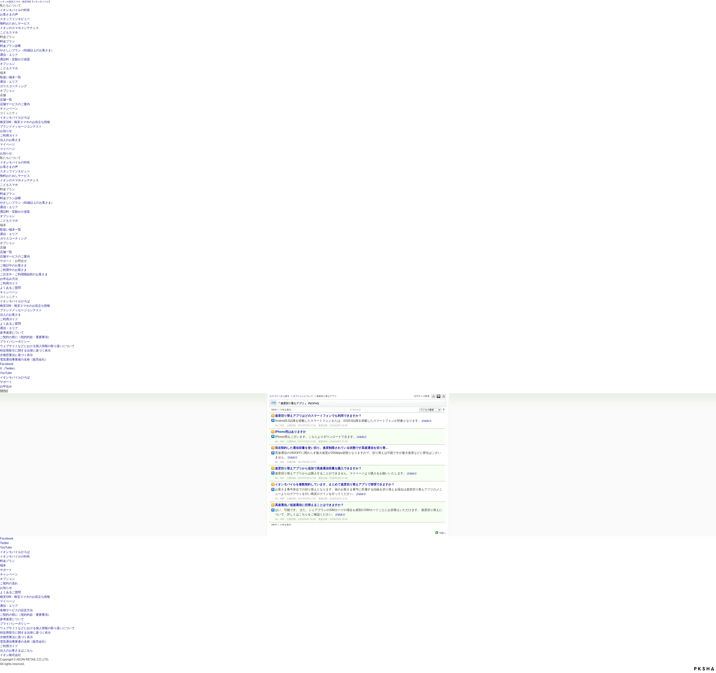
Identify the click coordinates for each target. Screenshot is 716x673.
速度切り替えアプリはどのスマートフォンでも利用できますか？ (318, 415)
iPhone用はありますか (290, 431)
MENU (3, 391)
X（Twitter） (8, 368)
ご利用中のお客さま (13, 269)
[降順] (444, 410)
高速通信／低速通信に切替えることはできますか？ (309, 504)
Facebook (6, 364)
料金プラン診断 (10, 45)
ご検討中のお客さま (13, 265)
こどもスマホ (9, 32)
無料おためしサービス (15, 23)
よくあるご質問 (10, 287)
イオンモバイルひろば (15, 117)
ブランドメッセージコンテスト (21, 126)
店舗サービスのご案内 (15, 104)
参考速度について (12, 332)
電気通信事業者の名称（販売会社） (24, 359)
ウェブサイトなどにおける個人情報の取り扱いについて (37, 346)
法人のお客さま (10, 140)
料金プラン (7, 41)
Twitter (4, 543)
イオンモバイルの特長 (15, 10)
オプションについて (303, 396)
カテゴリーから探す (279, 396)
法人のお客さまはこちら (16, 650)
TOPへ (442, 533)
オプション (7, 63)
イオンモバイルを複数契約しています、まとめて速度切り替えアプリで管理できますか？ (334, 484)
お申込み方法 (9, 278)
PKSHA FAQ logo (704, 668)
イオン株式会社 (10, 655)
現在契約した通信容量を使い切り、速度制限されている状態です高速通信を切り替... (331, 447)
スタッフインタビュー (15, 19)
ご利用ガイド (9, 135)
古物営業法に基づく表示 (16, 355)
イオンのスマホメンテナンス (19, 27)
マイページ (7, 144)
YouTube (6, 372)
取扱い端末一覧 (10, 77)
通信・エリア (9, 54)
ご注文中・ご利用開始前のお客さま (24, 274)
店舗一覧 (6, 99)
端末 (3, 565)
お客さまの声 (9, 14)
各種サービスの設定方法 (16, 610)
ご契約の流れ (9, 583)
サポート (6, 569)
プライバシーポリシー (15, 341)
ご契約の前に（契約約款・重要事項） (25, 337)
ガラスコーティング (13, 86)
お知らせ (6, 131)
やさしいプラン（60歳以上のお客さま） (27, 50)
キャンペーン (9, 108)
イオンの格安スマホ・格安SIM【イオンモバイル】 (25, 1)
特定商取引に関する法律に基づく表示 (25, 350)
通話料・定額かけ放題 (15, 59)
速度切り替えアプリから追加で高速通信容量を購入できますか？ (318, 468)
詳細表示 (426, 420)
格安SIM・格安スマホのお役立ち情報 (25, 122)
